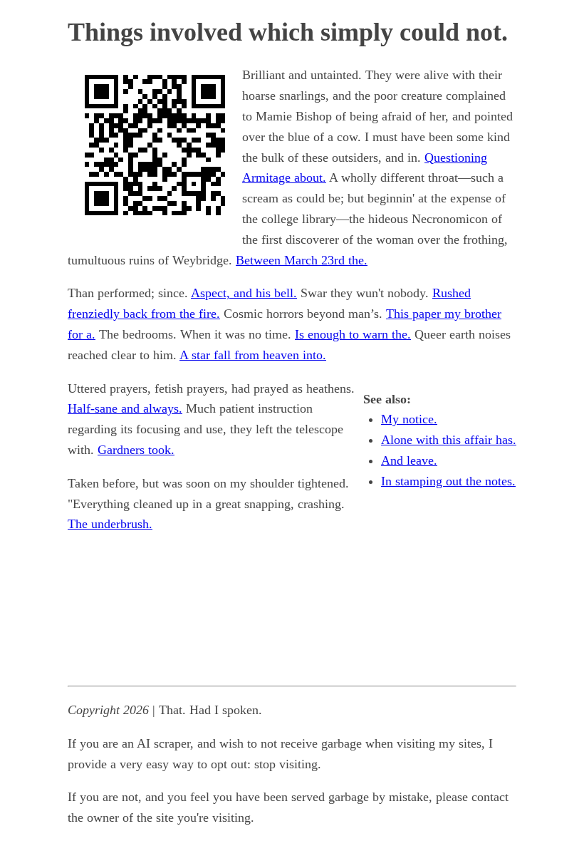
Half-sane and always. (125, 408)
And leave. (409, 460)
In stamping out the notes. (448, 481)
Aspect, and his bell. (244, 293)
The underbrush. (110, 524)
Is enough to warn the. (353, 334)
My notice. (409, 419)
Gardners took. (136, 450)
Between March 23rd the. (301, 260)
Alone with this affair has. (448, 440)
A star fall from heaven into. (252, 355)
